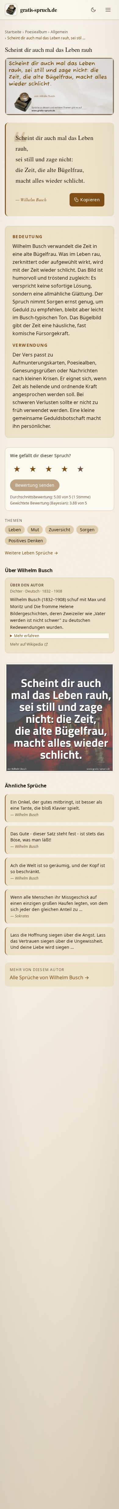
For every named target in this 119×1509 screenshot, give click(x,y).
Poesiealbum (36, 32)
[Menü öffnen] (108, 10)
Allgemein (59, 32)
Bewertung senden (34, 485)
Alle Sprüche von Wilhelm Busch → (49, 977)
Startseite (13, 32)
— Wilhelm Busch (31, 200)
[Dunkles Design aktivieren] (93, 10)
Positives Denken (26, 540)
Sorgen (87, 529)
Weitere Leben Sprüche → (31, 553)
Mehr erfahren (26, 635)
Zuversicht (59, 529)
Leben (15, 529)
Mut (35, 529)
